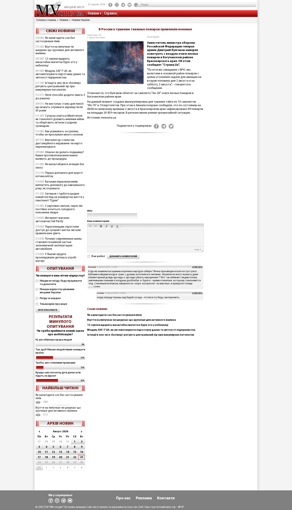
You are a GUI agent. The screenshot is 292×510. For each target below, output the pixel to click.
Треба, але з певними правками (55, 363)
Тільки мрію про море (53, 304)
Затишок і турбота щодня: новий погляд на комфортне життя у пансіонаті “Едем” (59, 197)
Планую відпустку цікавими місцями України (57, 291)
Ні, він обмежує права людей (53, 339)
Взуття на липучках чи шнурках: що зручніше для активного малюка (59, 50)
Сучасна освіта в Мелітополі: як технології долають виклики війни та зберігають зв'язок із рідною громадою (59, 120)
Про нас (123, 498)
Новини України (81, 20)
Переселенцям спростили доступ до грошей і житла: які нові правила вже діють (58, 230)
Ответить (197, 267)
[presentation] (90, 226)
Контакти (166, 498)
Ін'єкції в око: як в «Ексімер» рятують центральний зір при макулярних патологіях (58, 86)
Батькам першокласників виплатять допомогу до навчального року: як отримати (60, 185)
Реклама (144, 498)
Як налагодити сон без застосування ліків (55, 40)
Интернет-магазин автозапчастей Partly (52, 220)
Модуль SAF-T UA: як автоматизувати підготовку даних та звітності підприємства (60, 74)
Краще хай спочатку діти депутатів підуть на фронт (58, 374)
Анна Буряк (153, 37)
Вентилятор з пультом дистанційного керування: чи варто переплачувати (58, 143)
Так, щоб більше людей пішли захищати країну (60, 351)
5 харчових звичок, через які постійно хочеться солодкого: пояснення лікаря (58, 209)
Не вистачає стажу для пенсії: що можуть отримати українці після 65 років (59, 107)
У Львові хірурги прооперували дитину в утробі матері (55, 258)
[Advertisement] (145, 175)
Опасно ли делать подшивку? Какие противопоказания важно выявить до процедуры (59, 156)
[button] (90, 226)
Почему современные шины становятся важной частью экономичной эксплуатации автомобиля (58, 243)
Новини (93, 13)
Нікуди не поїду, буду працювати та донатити (61, 282)
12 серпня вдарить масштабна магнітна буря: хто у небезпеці (56, 62)
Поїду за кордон (50, 298)
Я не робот (98, 256)
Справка (110, 13)
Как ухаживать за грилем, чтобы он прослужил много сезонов (59, 133)
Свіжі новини (60, 31)
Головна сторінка (46, 20)
